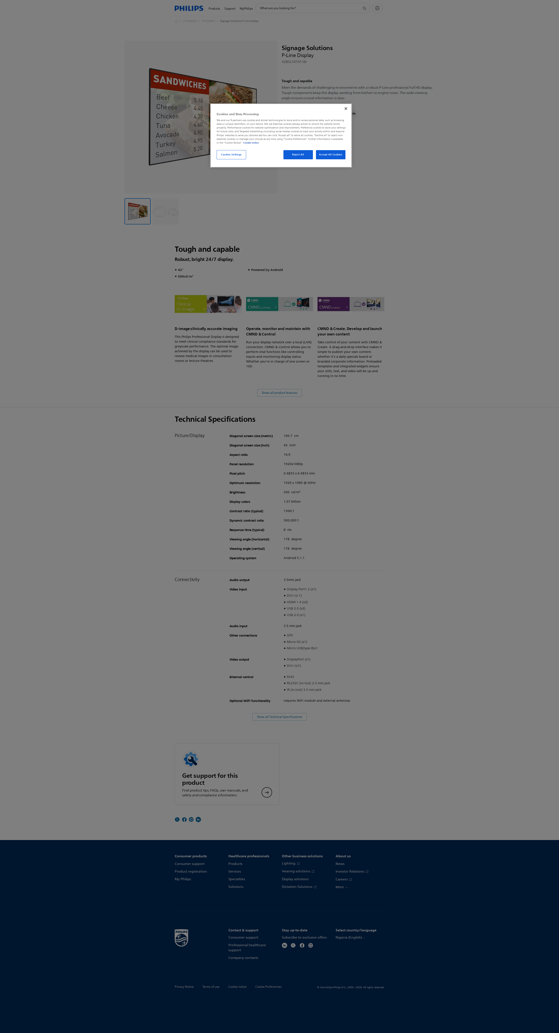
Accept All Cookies (330, 154)
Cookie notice (251, 143)
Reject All (298, 154)
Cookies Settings (231, 154)
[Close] (346, 108)
